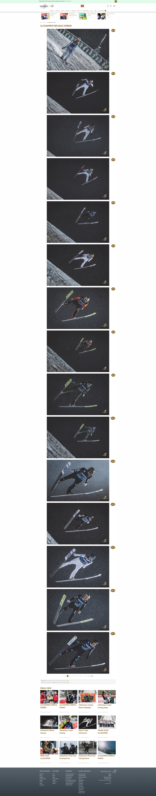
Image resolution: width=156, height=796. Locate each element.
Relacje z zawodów (43, 778)
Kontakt (110, 774)
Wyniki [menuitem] (62, 10)
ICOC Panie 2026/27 (69, 785)
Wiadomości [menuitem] (52, 10)
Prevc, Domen (81, 786)
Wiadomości (42, 774)
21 (86, 676)
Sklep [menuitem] (95, 10)
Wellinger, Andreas (82, 792)
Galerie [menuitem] (79, 10)
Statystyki (41, 780)
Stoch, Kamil (81, 789)
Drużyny (54, 780)
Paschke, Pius (81, 785)
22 (88, 676)
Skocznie (41, 781)
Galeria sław (55, 781)
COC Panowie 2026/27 (69, 783)
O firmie (109, 775)
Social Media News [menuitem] (102, 10)
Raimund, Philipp (81, 788)
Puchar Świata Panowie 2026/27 (71, 780)
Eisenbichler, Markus (82, 775)
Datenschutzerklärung (107, 777)
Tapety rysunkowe (55, 778)
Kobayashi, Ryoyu (81, 780)
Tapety (54, 777)
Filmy (53, 774)
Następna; (91, 676)
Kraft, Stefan (81, 781)
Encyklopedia (42, 785)
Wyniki (41, 775)
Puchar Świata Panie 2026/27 (70, 781)
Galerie (44, 22)
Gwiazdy (54, 783)
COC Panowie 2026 (69, 777)
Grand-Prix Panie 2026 (69, 775)
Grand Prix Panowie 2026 (70, 774)
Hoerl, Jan (80, 778)
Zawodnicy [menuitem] (73, 10)
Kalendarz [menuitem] (67, 10)
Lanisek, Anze (81, 783)
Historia (41, 783)
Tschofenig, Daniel (82, 791)
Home (41, 22)
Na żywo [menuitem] (57, 10)
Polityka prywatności (67, 1)
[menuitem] (107, 6)
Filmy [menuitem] (92, 10)
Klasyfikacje (42, 777)
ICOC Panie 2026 (68, 778)
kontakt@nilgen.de (66, 682)
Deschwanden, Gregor (82, 774)
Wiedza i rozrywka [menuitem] (85, 10)
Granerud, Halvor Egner (82, 777)
